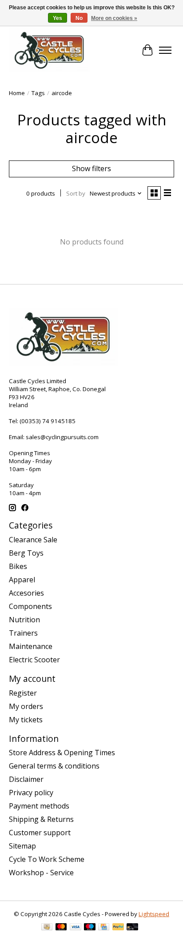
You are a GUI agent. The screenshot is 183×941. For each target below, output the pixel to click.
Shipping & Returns (41, 819)
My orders (26, 706)
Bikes (18, 566)
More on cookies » (114, 18)
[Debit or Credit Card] (132, 927)
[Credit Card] (103, 927)
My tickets (26, 720)
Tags (38, 93)
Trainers (23, 633)
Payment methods (39, 806)
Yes (57, 18)
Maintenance (30, 646)
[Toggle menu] (165, 50)
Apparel (22, 580)
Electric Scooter (34, 660)
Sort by (75, 193)
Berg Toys (26, 553)
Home (17, 93)
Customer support (40, 832)
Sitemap (22, 846)
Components (30, 606)
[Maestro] (89, 927)
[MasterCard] (61, 927)
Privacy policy (31, 792)
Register (23, 693)
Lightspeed (154, 914)
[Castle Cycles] (49, 50)
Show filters (91, 168)
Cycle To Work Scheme (46, 859)
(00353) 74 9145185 (48, 421)
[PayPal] (118, 927)
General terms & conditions (54, 766)
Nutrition (24, 620)
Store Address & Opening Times (62, 752)
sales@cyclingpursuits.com (62, 437)
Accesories (26, 593)
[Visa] (75, 927)
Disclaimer (26, 779)
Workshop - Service (41, 872)
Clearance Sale (33, 540)
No (79, 18)
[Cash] (46, 927)
